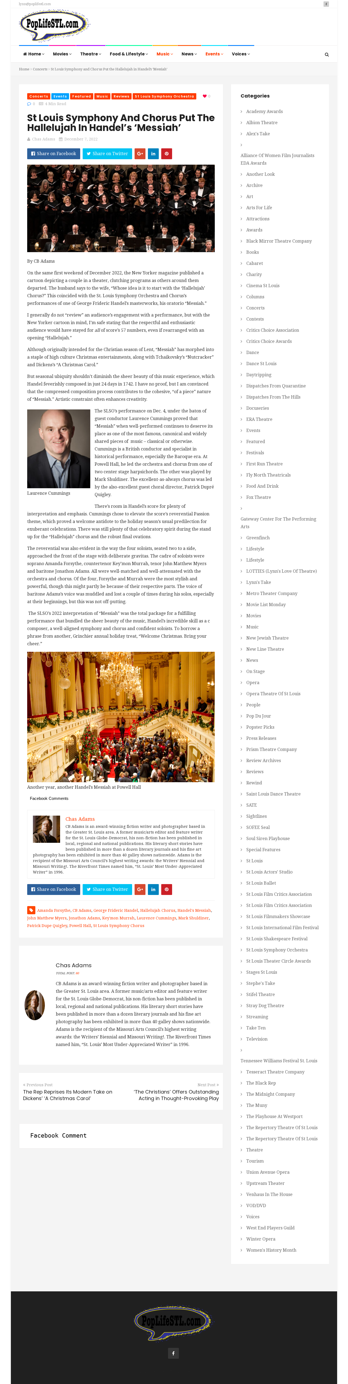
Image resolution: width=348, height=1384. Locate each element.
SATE (251, 805)
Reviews (122, 96)
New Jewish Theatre (267, 638)
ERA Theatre (259, 419)
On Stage (255, 671)
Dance (252, 352)
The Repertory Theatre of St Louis (282, 1127)
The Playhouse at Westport (274, 1116)
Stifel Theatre (260, 994)
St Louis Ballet (261, 883)
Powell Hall (80, 925)
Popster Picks (260, 727)
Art (249, 196)
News (188, 54)
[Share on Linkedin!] (153, 153)
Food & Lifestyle (127, 54)
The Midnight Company (270, 1094)
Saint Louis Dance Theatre (273, 794)
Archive (254, 185)
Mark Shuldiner (193, 918)
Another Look (260, 174)
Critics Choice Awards (269, 341)
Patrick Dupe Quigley (47, 925)
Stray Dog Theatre (265, 1005)
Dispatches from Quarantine (276, 386)
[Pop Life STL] (55, 27)
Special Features (263, 849)
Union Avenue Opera (268, 1172)
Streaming (257, 1016)
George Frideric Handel (116, 910)
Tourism (255, 1161)
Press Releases (261, 738)
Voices (239, 54)
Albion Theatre (262, 122)
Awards (254, 230)
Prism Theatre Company (271, 749)
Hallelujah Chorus (157, 910)
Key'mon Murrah (118, 918)
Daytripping (258, 374)
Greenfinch (258, 537)
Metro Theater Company (271, 593)
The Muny (256, 1105)
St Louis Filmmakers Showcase (278, 916)
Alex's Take (258, 133)
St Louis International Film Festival (282, 927)
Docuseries (257, 408)
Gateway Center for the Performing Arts (278, 522)
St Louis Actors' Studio (269, 872)
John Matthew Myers (47, 918)
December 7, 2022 (81, 139)
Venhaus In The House (269, 1194)
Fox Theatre (258, 497)
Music (163, 54)
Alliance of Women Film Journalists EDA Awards (277, 159)
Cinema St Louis (262, 285)
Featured (81, 96)
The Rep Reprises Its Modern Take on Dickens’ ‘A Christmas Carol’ (67, 1095)
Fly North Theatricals (268, 475)
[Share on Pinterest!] (166, 153)
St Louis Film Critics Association (279, 894)
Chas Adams (43, 139)
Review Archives (263, 760)
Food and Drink (262, 486)
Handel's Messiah (194, 910)
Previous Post (39, 1085)
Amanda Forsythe (53, 910)
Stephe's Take (260, 983)
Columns (255, 296)
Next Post (206, 1085)
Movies (61, 54)
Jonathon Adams (84, 918)
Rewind (254, 782)
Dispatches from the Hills (273, 397)
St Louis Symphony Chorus (118, 925)
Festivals (255, 452)
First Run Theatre (264, 463)
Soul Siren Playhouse (268, 838)
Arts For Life (259, 207)
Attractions (257, 218)
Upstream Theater (265, 1183)
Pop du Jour (258, 716)
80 (77, 973)
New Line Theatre (265, 649)
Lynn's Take (258, 582)
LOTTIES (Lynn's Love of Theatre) (281, 571)
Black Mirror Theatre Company (279, 241)
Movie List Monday (266, 604)
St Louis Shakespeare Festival (276, 938)
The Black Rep (261, 1083)
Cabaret (254, 263)
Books (252, 252)
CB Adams (82, 910)
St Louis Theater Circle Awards (278, 961)
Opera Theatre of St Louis (273, 693)
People (253, 704)
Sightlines (256, 816)
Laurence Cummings (156, 918)
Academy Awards (264, 111)
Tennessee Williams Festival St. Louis (279, 1060)
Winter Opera (260, 1239)
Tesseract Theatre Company (275, 1072)
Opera (252, 682)
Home (35, 54)
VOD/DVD (256, 1205)
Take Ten (256, 1028)
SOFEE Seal (258, 827)
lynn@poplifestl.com (35, 4)
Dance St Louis (261, 363)
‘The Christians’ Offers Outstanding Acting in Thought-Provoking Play (176, 1095)
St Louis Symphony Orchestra (164, 96)
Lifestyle (255, 549)
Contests (255, 319)
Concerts (40, 69)
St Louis (254, 860)
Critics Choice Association (272, 330)
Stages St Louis (261, 972)
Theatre (89, 54)
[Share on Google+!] (140, 153)
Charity (254, 274)
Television (257, 1039)
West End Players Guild (270, 1227)
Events (213, 54)
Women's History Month (271, 1250)
